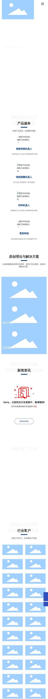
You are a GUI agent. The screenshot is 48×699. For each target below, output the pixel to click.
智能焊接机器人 (24, 148)
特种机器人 (24, 205)
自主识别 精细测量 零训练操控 (24, 182)
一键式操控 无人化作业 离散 (20, 154)
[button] (22, 101)
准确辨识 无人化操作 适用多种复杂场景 (24, 210)
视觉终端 (24, 233)
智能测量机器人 (24, 177)
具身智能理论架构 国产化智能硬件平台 (24, 239)
